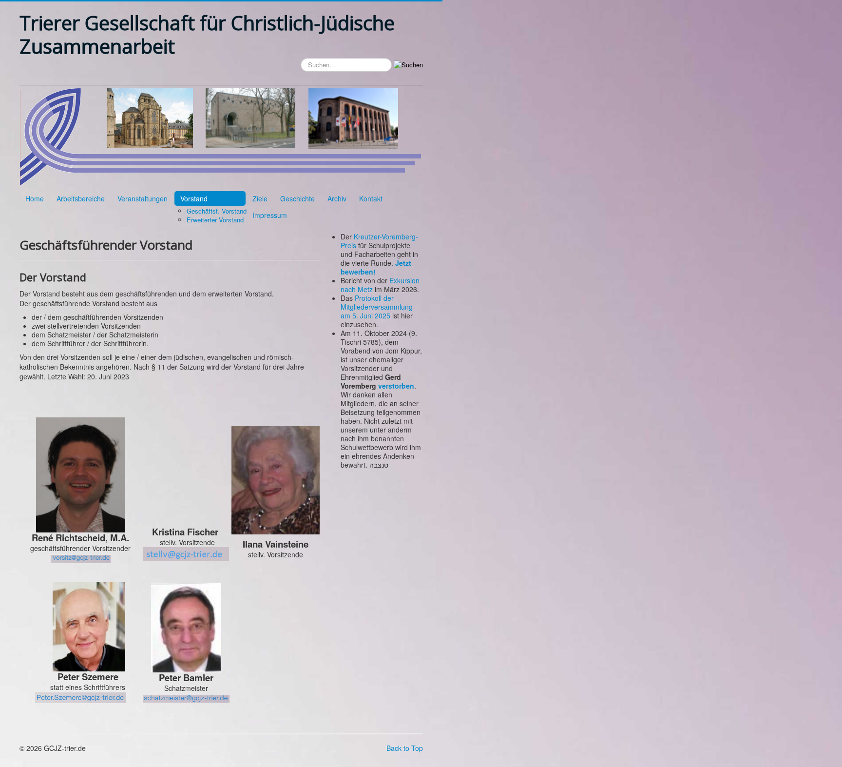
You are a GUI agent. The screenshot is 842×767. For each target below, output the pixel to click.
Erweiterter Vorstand (215, 219)
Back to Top (404, 748)
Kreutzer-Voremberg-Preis (379, 241)
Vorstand (194, 198)
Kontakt (371, 198)
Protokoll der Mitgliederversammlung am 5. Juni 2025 (377, 306)
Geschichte (297, 198)
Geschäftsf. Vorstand (217, 211)
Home (34, 198)
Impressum (269, 215)
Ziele (260, 198)
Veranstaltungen (142, 198)
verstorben (396, 386)
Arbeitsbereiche (81, 198)
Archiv (336, 198)
